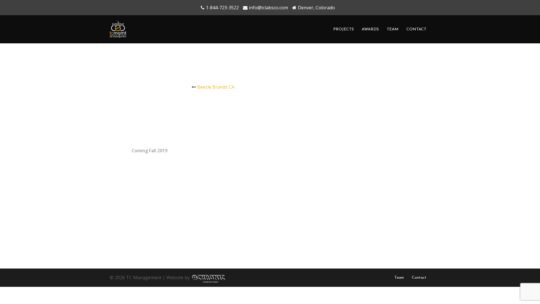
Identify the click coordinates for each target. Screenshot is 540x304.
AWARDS (370, 29)
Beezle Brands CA (215, 87)
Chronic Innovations (207, 276)
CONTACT (416, 29)
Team (399, 278)
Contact (419, 278)
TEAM (393, 29)
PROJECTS (343, 29)
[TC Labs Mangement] (118, 29)
